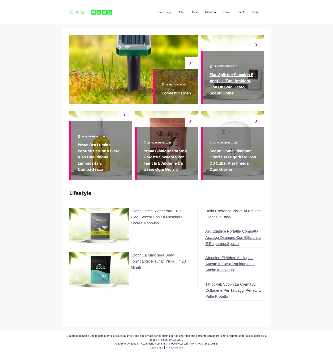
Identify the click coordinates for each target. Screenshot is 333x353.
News (226, 12)
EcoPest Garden (176, 93)
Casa (195, 12)
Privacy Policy (174, 347)
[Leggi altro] (191, 63)
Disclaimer (156, 347)
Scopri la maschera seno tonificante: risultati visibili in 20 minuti (158, 261)
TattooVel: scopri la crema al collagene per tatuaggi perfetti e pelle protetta (233, 290)
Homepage (165, 12)
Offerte (241, 12)
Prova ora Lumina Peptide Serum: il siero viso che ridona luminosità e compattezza (99, 157)
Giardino (210, 12)
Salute (256, 12)
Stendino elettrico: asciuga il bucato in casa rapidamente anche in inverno (230, 264)
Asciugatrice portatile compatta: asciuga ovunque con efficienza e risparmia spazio (233, 237)
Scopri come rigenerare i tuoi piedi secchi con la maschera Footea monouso (156, 217)
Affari (182, 12)
